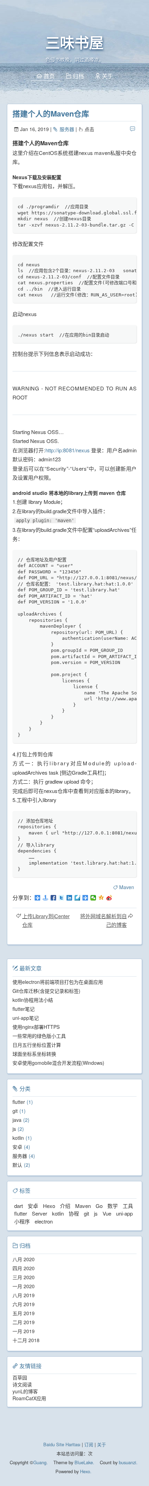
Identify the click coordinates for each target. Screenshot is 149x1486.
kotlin (18, 1137)
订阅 (88, 1444)
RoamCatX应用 (29, 1398)
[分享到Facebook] (53, 898)
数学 (112, 1205)
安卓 (17, 1146)
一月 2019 (23, 1331)
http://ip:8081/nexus (67, 450)
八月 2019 (23, 1295)
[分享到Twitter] (61, 898)
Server (39, 1213)
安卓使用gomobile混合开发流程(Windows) (58, 1062)
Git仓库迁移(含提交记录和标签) (46, 990)
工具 (128, 1205)
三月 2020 (23, 1277)
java (16, 1119)
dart (18, 1205)
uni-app (124, 1213)
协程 (74, 1213)
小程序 (22, 1221)
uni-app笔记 (25, 1017)
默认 (17, 1164)
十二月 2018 (26, 1340)
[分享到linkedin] (69, 898)
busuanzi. (127, 1462)
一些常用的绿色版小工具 (39, 1035)
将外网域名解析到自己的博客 (103, 920)
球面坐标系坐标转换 (34, 1053)
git (15, 1110)
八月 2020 (23, 1259)
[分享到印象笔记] (85, 898)
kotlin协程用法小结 (32, 999)
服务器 (67, 129)
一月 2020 (23, 1286)
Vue (107, 1213)
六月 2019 (23, 1304)
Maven (126, 887)
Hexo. (85, 1471)
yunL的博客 (25, 1391)
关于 (101, 1444)
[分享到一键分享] (46, 898)
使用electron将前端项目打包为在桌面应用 (57, 981)
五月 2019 (23, 1313)
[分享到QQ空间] (101, 898)
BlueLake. (83, 1462)
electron (44, 1221)
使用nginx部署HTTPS (36, 1026)
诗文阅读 (22, 1384)
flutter (18, 1101)
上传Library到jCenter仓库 (46, 920)
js (14, 1128)
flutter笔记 (23, 1008)
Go (99, 1205)
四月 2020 (23, 1268)
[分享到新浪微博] (109, 898)
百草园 (19, 1377)
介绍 (65, 1205)
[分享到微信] (93, 898)
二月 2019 (23, 1322)
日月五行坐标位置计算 (36, 1044)
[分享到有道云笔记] (77, 898)
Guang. (40, 1462)
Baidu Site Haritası (61, 1444)
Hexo (49, 1205)
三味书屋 (74, 43)
